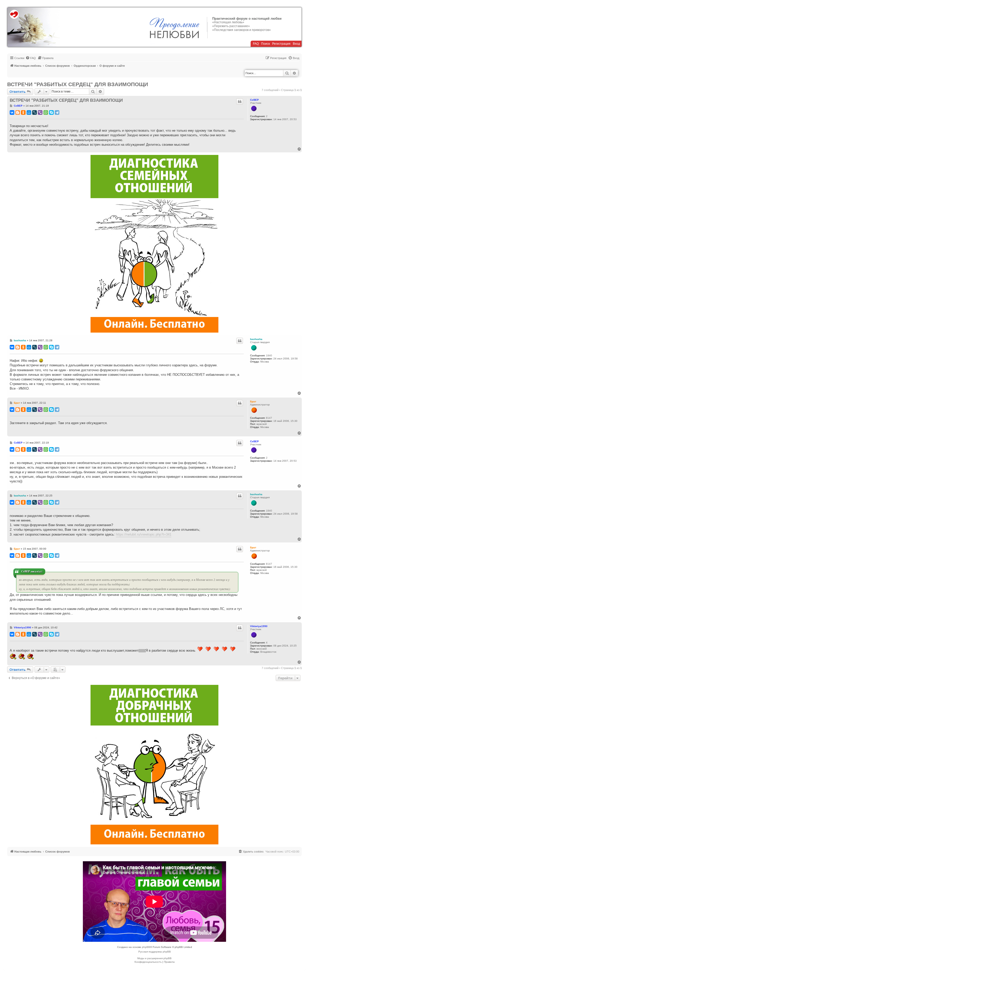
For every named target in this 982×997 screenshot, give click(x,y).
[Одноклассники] (23, 112)
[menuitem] (31, 58)
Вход (296, 44)
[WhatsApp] (45, 112)
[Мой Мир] (29, 112)
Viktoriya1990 (258, 626)
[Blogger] (17, 112)
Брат (253, 401)
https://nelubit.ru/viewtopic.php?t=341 (143, 534)
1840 (269, 355)
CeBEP (254, 99)
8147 (269, 417)
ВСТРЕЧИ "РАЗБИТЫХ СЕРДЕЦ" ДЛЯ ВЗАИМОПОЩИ (77, 84)
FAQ (256, 44)
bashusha (256, 339)
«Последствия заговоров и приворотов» (241, 29)
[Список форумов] (33, 27)
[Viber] (40, 112)
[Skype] (51, 112)
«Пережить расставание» (231, 26)
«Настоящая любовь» (228, 22)
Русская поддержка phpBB (154, 951)
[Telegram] (57, 112)
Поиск (265, 44)
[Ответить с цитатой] (239, 101)
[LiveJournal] (34, 112)
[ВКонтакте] (12, 112)
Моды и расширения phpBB (154, 958)
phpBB (146, 947)
